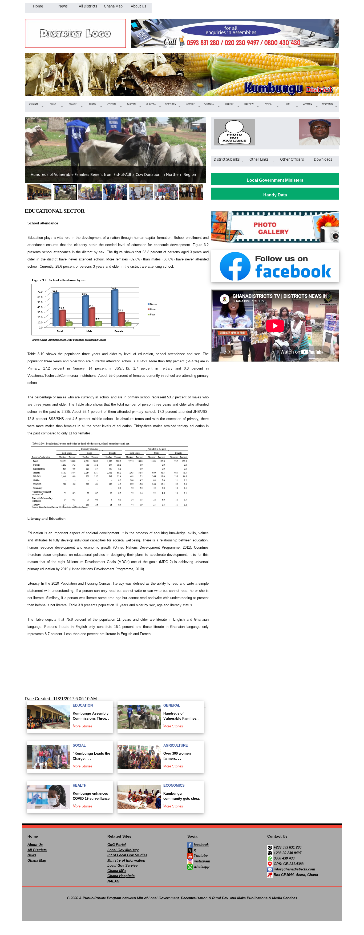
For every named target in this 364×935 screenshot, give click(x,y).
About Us (35, 845)
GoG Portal (116, 845)
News (31, 855)
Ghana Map (36, 860)
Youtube (200, 856)
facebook (201, 845)
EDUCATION (83, 705)
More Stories (82, 726)
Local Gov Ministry (123, 850)
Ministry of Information (126, 860)
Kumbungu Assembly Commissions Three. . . (91, 718)
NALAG (113, 881)
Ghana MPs (116, 871)
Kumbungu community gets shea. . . (181, 798)
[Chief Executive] (233, 132)
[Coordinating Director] (318, 132)
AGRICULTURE (175, 745)
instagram (201, 861)
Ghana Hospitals (121, 876)
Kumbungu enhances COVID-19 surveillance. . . (92, 798)
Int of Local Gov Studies (127, 855)
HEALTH (79, 785)
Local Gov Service (122, 865)
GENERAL (171, 705)
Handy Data (275, 195)
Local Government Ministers (275, 180)
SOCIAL (79, 745)
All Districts (37, 850)
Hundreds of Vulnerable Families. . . (181, 718)
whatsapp (201, 867)
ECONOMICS (174, 785)
